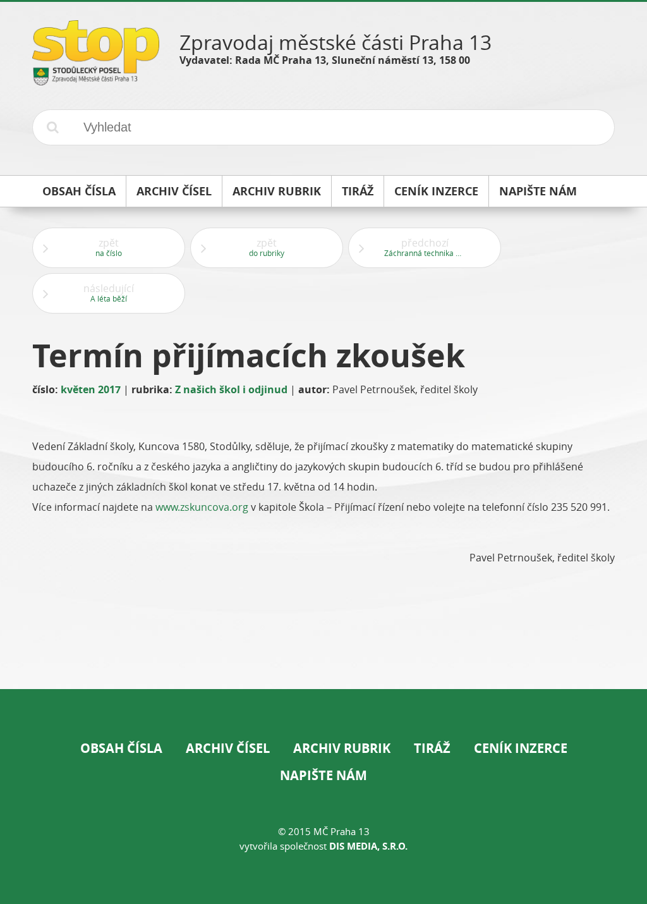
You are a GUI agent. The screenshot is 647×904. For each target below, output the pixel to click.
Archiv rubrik (341, 748)
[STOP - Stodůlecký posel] (95, 80)
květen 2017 (91, 389)
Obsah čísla (121, 748)
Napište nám (323, 775)
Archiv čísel (228, 748)
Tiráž (432, 748)
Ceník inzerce (520, 748)
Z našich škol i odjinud (231, 389)
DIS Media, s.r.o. (368, 846)
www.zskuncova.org (201, 507)
